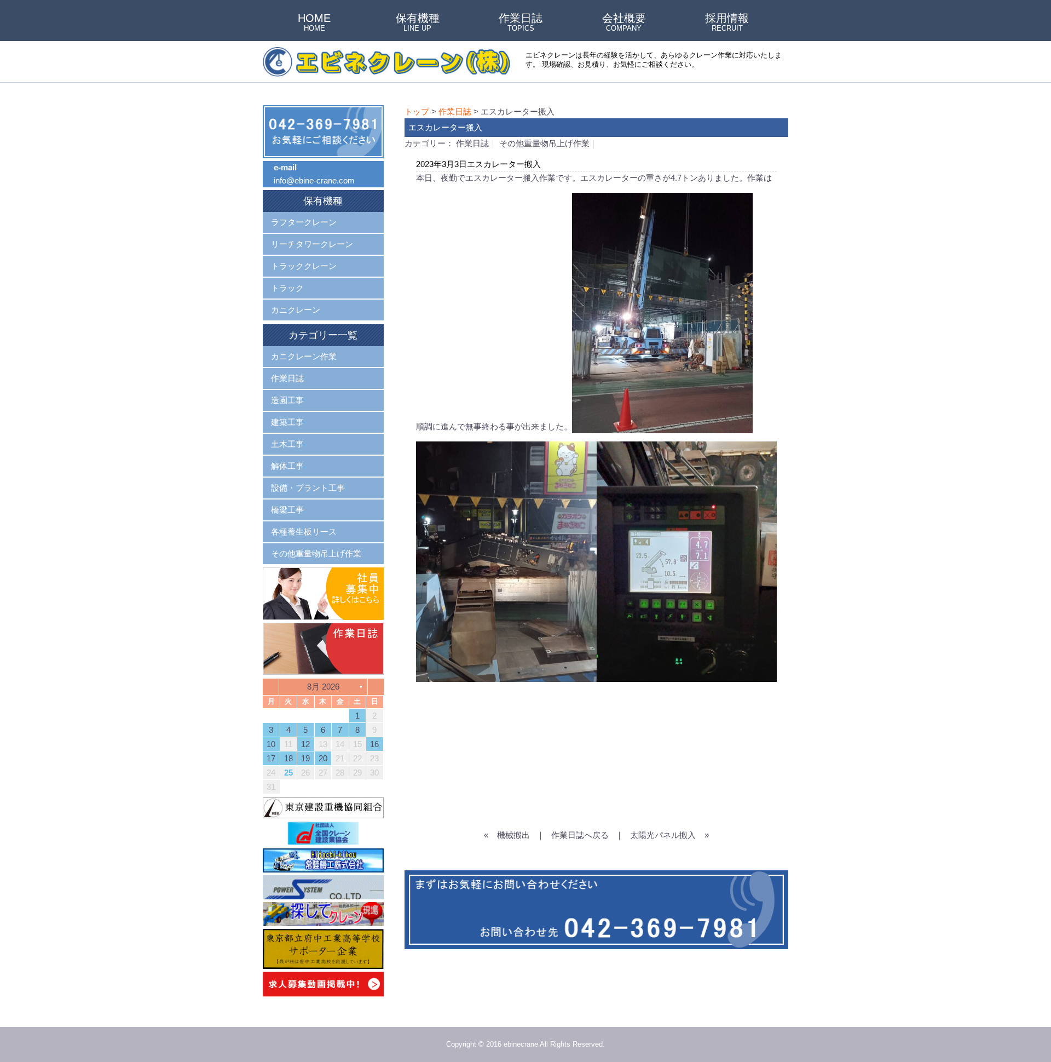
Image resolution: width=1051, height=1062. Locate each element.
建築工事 (287, 422)
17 (271, 758)
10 (271, 744)
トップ (417, 111)
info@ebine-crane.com (314, 180)
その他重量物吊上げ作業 (544, 143)
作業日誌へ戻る (580, 835)
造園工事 (287, 400)
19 (305, 758)
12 (305, 744)
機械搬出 (513, 835)
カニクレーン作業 (304, 356)
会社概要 (624, 23)
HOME (314, 23)
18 (288, 758)
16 (374, 744)
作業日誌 (520, 23)
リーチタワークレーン (312, 244)
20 (323, 758)
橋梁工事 (287, 509)
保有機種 (418, 23)
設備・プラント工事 (308, 487)
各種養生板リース (304, 531)
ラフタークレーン (304, 222)
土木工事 (287, 444)
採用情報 (727, 23)
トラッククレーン (304, 266)
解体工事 (287, 465)
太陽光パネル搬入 (663, 835)
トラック (287, 287)
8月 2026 (323, 686)
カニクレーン (295, 309)
